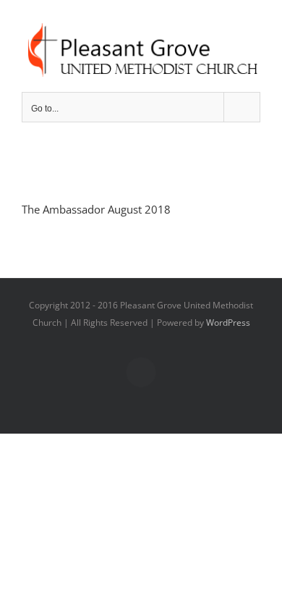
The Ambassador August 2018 (96, 209)
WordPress (228, 322)
